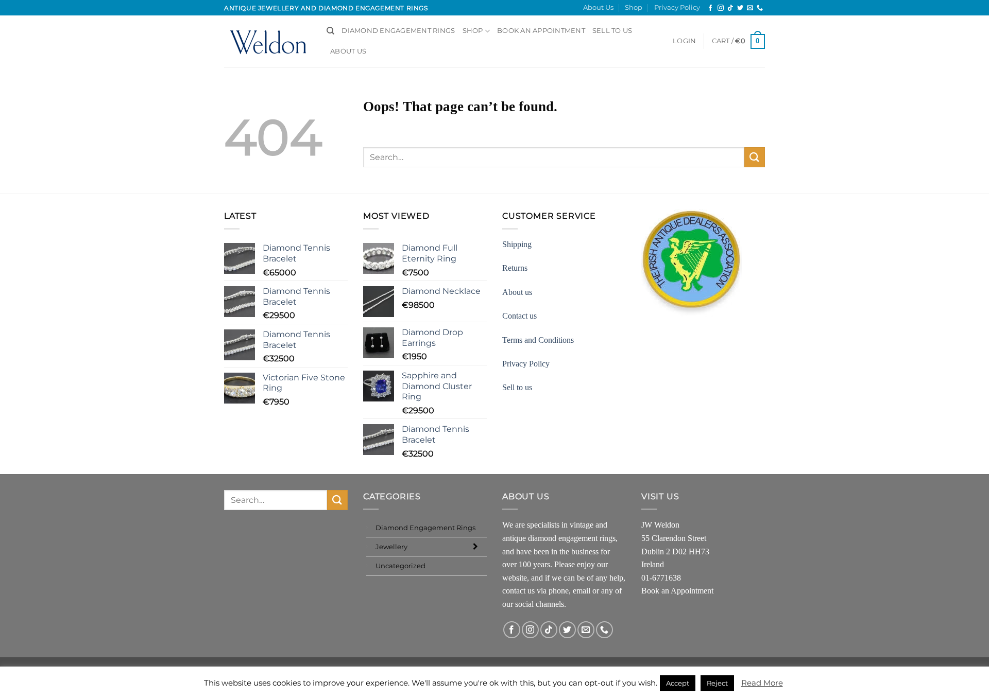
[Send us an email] (750, 8)
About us (517, 292)
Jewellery (391, 546)
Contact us (519, 315)
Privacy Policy (677, 7)
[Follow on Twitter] (740, 8)
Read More (762, 683)
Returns (514, 268)
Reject (717, 683)
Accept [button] (677, 683)
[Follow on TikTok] (730, 8)
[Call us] (760, 8)
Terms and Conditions (538, 340)
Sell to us (612, 30)
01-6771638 (661, 577)
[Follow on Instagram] (721, 8)
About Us (598, 7)
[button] (684, 41)
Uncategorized (400, 566)
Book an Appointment (677, 590)
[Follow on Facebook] (710, 8)
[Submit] (754, 157)
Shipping (517, 244)
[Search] (330, 31)
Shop (633, 7)
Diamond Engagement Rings (398, 30)
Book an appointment (541, 30)
